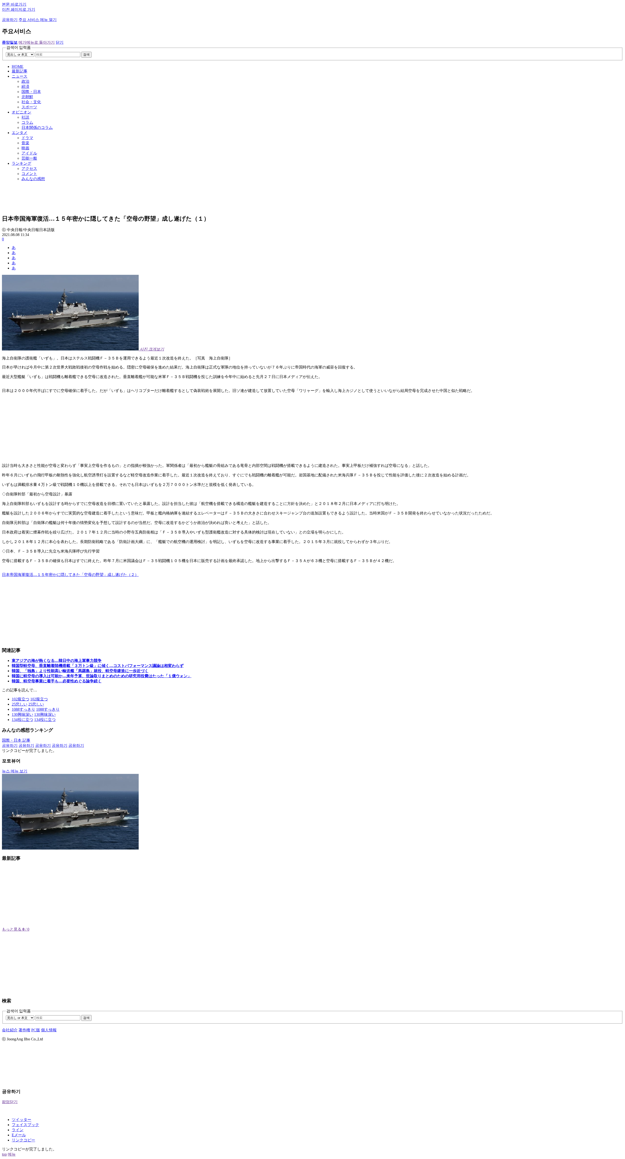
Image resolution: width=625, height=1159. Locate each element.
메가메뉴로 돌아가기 (37, 42)
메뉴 (12, 1154)
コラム (27, 122)
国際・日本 (31, 92)
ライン (17, 1130)
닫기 (59, 42)
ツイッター (21, 1120)
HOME (17, 66)
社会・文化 (31, 102)
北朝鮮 (27, 97)
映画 (25, 148)
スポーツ (29, 107)
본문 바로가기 (14, 4)
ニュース (19, 76)
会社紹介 (10, 1030)
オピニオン (21, 112)
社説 (25, 117)
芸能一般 (29, 158)
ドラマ (27, 138)
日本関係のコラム (37, 127)
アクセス (29, 168)
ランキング (21, 163)
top (4, 1154)
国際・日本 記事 (16, 740)
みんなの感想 (33, 179)
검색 (86, 54)
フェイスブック (25, 1125)
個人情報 (49, 1030)
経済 (25, 86)
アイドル (29, 153)
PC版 (35, 1030)
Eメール (19, 1135)
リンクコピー (23, 1140)
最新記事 (19, 71)
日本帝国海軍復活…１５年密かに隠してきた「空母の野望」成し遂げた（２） (70, 575)
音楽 (25, 143)
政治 (25, 81)
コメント (29, 174)
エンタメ (19, 133)
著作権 (24, 1030)
